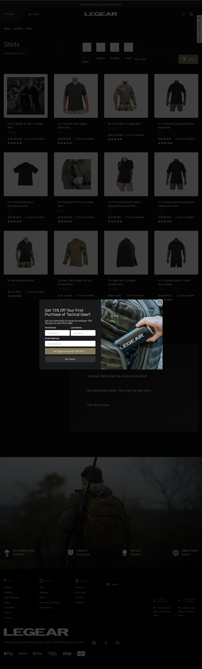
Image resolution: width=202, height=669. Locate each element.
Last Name (76, 327)
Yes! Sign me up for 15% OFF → (70, 351)
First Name (50, 327)
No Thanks (70, 359)
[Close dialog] (160, 302)
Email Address (52, 338)
